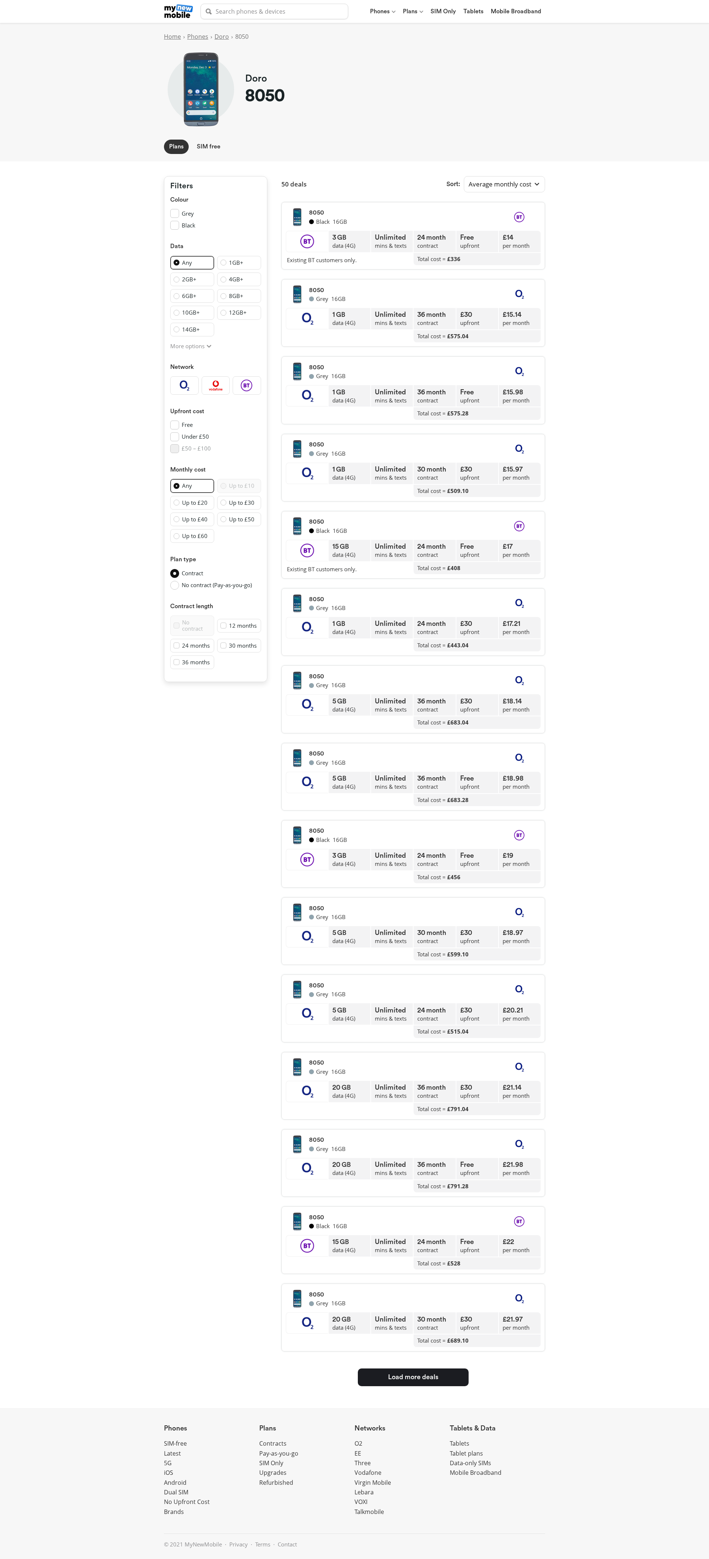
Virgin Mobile (372, 1483)
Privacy (238, 1544)
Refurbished (276, 1483)
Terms (262, 1544)
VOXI (360, 1502)
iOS (168, 1473)
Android (175, 1483)
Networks (370, 1428)
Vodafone (367, 1473)
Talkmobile (369, 1512)
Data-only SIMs (470, 1463)
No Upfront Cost (187, 1502)
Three (362, 1463)
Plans (410, 11)
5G (168, 1463)
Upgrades (273, 1473)
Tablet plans (466, 1453)
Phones (380, 11)
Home (172, 36)
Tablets (473, 11)
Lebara (364, 1492)
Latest (172, 1453)
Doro (222, 36)
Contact (287, 1544)
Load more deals (413, 1377)
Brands (174, 1512)
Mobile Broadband (516, 11)
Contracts (273, 1443)
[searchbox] (274, 11)
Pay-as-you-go (278, 1453)
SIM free (208, 147)
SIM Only (443, 11)
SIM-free (175, 1443)
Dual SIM (176, 1492)
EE (357, 1453)
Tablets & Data (473, 1428)
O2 (358, 1443)
